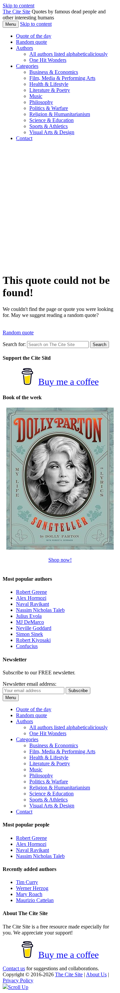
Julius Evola (29, 616)
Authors (24, 48)
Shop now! (60, 560)
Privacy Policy (18, 980)
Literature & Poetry (49, 90)
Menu (10, 24)
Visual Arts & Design (51, 132)
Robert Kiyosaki (33, 640)
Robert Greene (31, 592)
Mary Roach (29, 894)
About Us (96, 974)
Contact (24, 138)
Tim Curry (27, 882)
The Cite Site (16, 11)
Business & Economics (53, 72)
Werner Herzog (32, 888)
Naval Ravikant (32, 604)
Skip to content (18, 5)
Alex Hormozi (31, 598)
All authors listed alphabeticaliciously (68, 54)
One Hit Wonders (47, 60)
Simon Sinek (29, 634)
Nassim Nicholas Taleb (40, 610)
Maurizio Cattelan (35, 900)
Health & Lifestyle (48, 84)
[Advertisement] (60, 207)
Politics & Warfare (48, 108)
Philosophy (41, 102)
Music (35, 96)
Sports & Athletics (48, 126)
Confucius (27, 646)
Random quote (31, 42)
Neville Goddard (33, 628)
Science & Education (51, 120)
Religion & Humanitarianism (59, 114)
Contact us (14, 968)
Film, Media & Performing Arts (62, 78)
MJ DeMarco (30, 622)
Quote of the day (33, 36)
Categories (27, 66)
